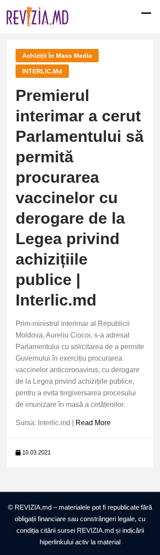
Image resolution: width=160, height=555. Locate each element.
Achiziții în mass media (57, 55)
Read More (93, 422)
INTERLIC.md (42, 71)
